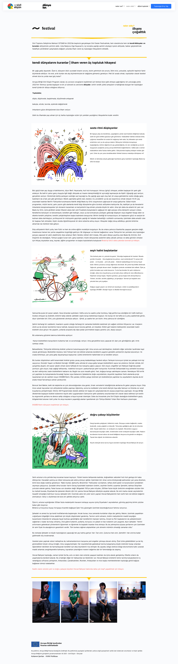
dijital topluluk (143, 6)
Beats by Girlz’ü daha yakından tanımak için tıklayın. (120, 240)
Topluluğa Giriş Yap (161, 6)
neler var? (119, 6)
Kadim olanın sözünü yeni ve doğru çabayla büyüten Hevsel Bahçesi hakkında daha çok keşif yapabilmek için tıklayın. (78, 569)
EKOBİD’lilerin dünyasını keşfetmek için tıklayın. (50, 405)
